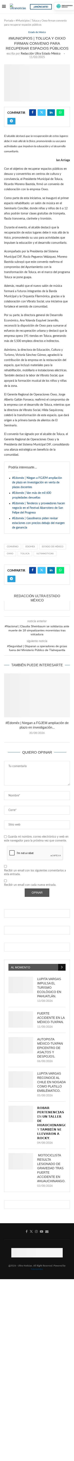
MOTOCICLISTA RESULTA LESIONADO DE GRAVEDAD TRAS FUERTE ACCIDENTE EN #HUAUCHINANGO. (51, 1168)
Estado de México (52, 546)
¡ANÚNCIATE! (41, 7)
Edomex (30, 546)
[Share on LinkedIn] (51, 112)
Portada (8, 20)
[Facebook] (27, 1231)
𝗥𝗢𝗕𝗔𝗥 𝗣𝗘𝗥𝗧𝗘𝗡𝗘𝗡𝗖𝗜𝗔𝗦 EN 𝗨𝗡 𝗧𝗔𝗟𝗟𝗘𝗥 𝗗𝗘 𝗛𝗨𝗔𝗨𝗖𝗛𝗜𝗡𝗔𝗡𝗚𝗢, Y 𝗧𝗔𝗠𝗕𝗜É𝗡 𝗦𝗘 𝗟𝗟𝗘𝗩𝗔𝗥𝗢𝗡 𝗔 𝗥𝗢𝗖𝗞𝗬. (51, 1123)
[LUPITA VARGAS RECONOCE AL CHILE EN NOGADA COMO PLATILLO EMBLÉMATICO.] (20, 1079)
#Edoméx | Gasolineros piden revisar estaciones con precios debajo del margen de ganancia (38, 523)
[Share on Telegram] (11, 121)
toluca (24, 553)
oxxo (10, 553)
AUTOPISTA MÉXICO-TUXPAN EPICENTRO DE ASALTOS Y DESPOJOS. (50, 1047)
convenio (12, 546)
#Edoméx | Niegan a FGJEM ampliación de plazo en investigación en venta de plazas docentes (37, 483)
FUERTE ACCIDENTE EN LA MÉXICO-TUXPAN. (51, 1018)
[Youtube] (41, 1231)
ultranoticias (45, 553)
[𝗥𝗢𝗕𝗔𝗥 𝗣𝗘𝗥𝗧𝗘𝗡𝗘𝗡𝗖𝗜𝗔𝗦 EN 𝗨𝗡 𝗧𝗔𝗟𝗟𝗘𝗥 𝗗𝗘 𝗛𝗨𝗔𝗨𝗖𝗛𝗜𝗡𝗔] (20, 1114)
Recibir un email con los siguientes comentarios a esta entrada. (35, 872)
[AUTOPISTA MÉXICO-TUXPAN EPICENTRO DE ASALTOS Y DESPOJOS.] (20, 1045)
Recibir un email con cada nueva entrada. (30, 885)
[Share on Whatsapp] (60, 112)
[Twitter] (31, 1231)
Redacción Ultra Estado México (40, 53)
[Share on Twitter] (42, 112)
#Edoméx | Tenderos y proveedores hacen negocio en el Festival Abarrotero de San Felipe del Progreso (38, 508)
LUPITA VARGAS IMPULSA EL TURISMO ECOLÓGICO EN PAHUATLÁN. (49, 987)
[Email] (47, 1231)
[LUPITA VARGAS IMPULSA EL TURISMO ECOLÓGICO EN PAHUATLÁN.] (20, 985)
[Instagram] (36, 1231)
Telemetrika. (37, 1269)
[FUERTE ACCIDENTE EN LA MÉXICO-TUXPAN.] (20, 1019)
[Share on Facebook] (32, 112)
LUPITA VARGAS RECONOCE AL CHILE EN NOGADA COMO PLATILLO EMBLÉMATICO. (51, 1082)
